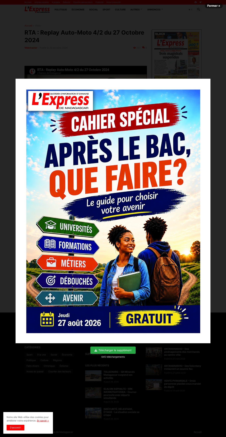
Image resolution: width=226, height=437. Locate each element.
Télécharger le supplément (115, 350)
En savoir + (43, 420)
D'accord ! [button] (15, 427)
